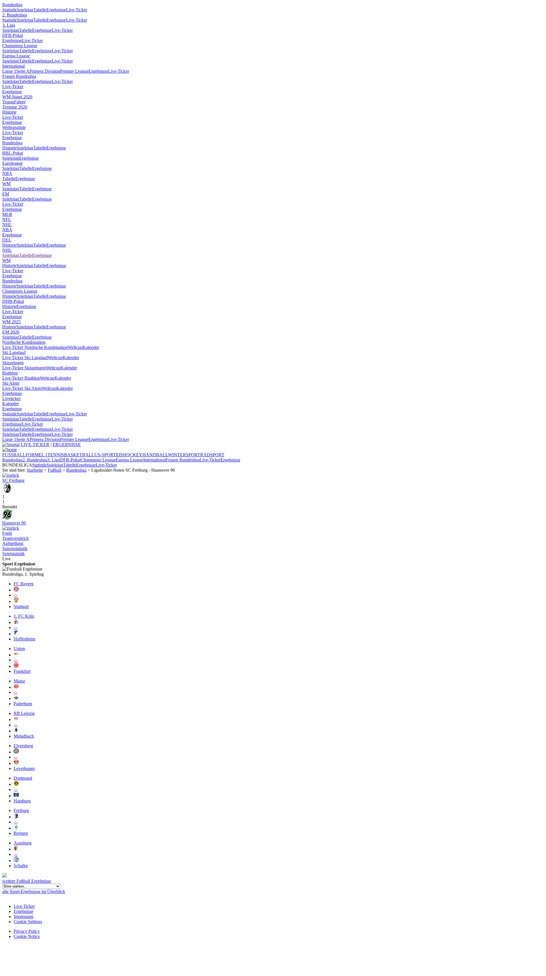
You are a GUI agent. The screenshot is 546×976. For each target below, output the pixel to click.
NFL (6, 219)
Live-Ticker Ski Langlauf (25, 357)
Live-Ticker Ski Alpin (22, 388)
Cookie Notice (27, 936)
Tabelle (39, 9)
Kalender (90, 347)
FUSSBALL (14, 454)
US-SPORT (105, 454)
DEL (6, 240)
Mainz (19, 681)
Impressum (23, 916)
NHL (7, 224)
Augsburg (23, 842)
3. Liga (8, 25)
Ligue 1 (9, 71)
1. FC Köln (24, 616)
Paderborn (23, 703)
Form (7, 533)
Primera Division (45, 71)
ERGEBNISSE (67, 444)
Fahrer (20, 101)
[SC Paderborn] (16, 698)
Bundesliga (12, 4)
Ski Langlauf (14, 352)
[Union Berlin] (16, 654)
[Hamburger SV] (16, 795)
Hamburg (22, 800)
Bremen (21, 833)
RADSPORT (212, 454)
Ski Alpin (10, 383)
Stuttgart (21, 606)
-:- (16, 595)
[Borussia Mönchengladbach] (16, 731)
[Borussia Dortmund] (16, 784)
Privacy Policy (27, 931)
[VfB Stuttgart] (16, 601)
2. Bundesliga (14, 15)
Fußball (54, 470)
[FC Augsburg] (16, 849)
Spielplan (24, 9)
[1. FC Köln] (16, 622)
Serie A (23, 71)
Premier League (74, 71)
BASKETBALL (79, 454)
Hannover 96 (14, 523)
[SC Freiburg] (7, 491)
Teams (8, 101)
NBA (7, 173)
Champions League (19, 45)
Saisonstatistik (15, 548)
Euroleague (12, 163)
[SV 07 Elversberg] (16, 752)
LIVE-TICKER (35, 444)
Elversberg (23, 745)
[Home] (9, 449)
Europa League (16, 55)
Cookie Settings (28, 921)
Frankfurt (22, 671)
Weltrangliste (14, 127)
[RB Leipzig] (16, 719)
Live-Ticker (76, 9)
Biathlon (10, 373)
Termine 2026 (14, 107)
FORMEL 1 (36, 454)
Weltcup (75, 347)
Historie (9, 112)
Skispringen (13, 362)
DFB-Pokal (12, 35)
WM (6, 183)
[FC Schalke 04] (16, 860)
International (13, 66)
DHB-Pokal (13, 301)
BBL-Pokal (12, 153)
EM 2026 (10, 332)
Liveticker (11, 398)
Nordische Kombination (24, 342)
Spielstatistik (13, 553)
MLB (7, 214)
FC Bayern (24, 583)
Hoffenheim (24, 638)
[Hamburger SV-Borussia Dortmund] (10, 528)
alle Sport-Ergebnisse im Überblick (33, 891)
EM (5, 194)
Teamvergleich (15, 538)
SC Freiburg (13, 480)
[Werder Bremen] (16, 828)
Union (19, 648)
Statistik (9, 9)
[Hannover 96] (7, 517)
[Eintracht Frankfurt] (16, 666)
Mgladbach (24, 736)
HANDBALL (155, 454)
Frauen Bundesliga (19, 76)
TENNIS (55, 454)
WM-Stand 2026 (17, 96)
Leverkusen (24, 768)
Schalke (21, 865)
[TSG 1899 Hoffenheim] (16, 633)
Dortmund (23, 778)
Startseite (35, 470)
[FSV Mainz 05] (16, 687)
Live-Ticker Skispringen (24, 367)
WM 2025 (11, 321)
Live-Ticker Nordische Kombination (35, 347)
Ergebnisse (56, 9)
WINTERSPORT (184, 454)
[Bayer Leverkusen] (16, 763)
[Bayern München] (16, 590)
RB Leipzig (24, 713)
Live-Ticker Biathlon (21, 378)
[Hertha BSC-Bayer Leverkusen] (10, 475)
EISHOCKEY (129, 454)
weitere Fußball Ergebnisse (26, 881)
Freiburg (21, 810)
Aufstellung (12, 543)
